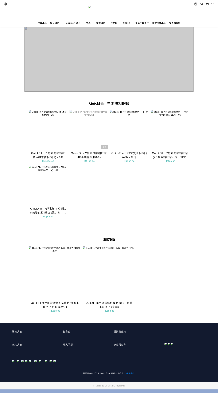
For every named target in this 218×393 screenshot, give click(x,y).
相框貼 (126, 22)
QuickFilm (105, 373)
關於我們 (17, 331)
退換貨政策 (120, 331)
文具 (88, 22)
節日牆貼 (54, 22)
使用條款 (130, 373)
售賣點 (66, 331)
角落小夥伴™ (142, 22)
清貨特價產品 (159, 22)
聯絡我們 (17, 344)
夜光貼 (114, 22)
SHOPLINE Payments (115, 385)
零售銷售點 (174, 22)
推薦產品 (42, 22)
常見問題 (68, 344)
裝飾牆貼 (100, 22)
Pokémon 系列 (73, 22)
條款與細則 (120, 344)
